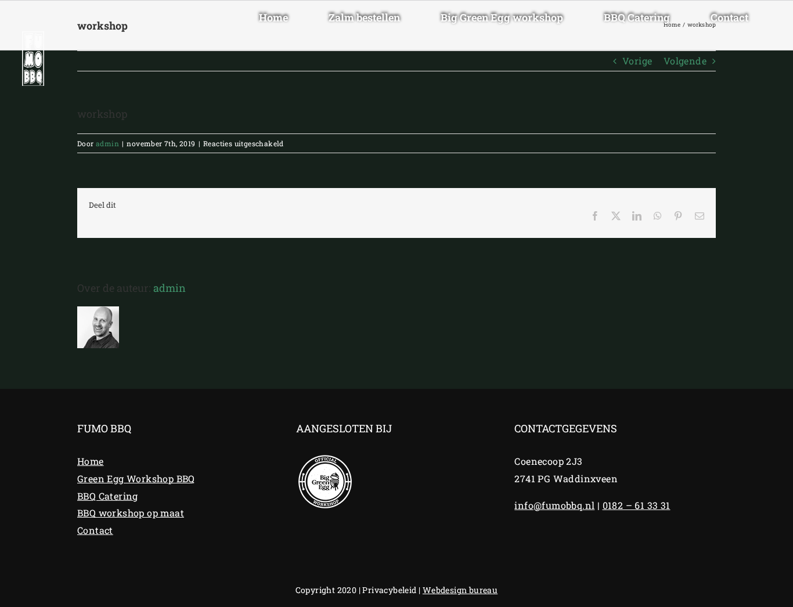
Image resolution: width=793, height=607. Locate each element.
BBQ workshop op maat (130, 513)
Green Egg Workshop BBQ (136, 478)
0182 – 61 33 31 (637, 505)
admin (107, 143)
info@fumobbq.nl (554, 505)
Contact (95, 530)
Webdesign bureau (460, 589)
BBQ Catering (107, 496)
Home (90, 461)
